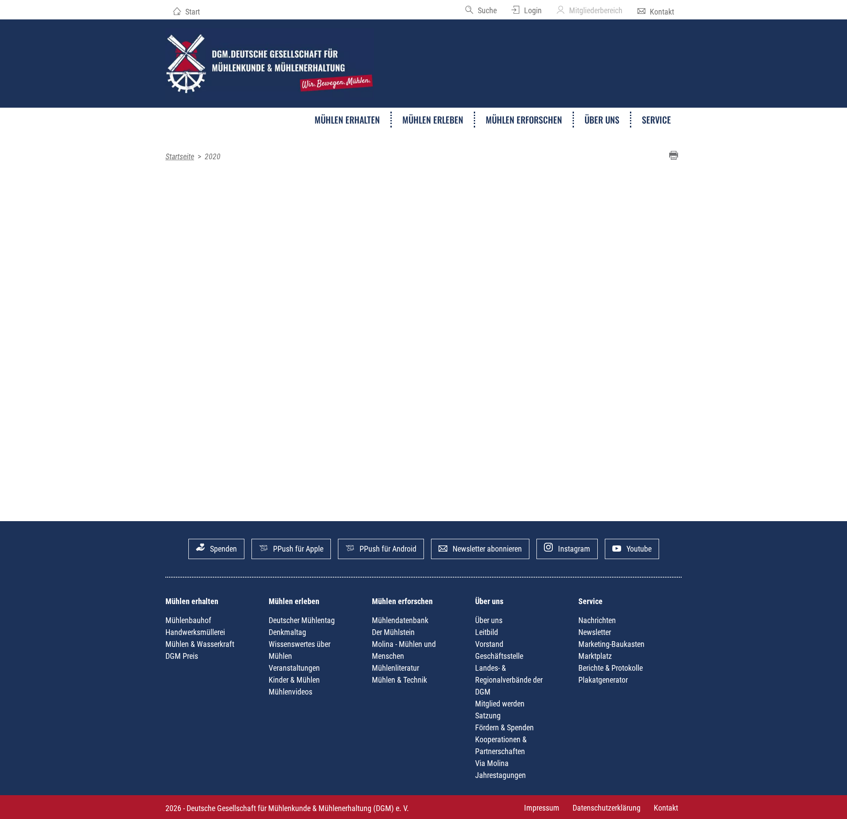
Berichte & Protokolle (610, 667)
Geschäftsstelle (499, 656)
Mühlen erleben (432, 119)
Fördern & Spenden (504, 727)
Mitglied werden (500, 703)
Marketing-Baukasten (611, 644)
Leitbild (486, 632)
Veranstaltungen (294, 667)
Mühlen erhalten (347, 119)
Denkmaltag (287, 632)
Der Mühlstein (393, 632)
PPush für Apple (298, 548)
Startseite (179, 156)
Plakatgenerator (603, 679)
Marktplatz (595, 656)
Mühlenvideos (290, 691)
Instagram (574, 548)
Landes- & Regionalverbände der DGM (509, 679)
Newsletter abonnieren (487, 548)
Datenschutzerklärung (607, 807)
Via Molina (492, 763)
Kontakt (662, 11)
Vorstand (489, 644)
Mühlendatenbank (400, 620)
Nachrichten (597, 620)
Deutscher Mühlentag (302, 620)
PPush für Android (388, 548)
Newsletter (594, 632)
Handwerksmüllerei (195, 632)
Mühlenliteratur (395, 667)
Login (533, 10)
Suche (487, 10)
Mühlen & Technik (399, 679)
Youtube (639, 548)
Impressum (541, 807)
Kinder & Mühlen (294, 679)
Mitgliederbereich (595, 10)
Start (192, 11)
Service (656, 119)
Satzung (488, 715)
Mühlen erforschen (524, 119)
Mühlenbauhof (188, 620)
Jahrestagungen (500, 775)
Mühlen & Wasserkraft (199, 644)
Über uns (602, 119)
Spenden (223, 548)
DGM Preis (181, 656)
